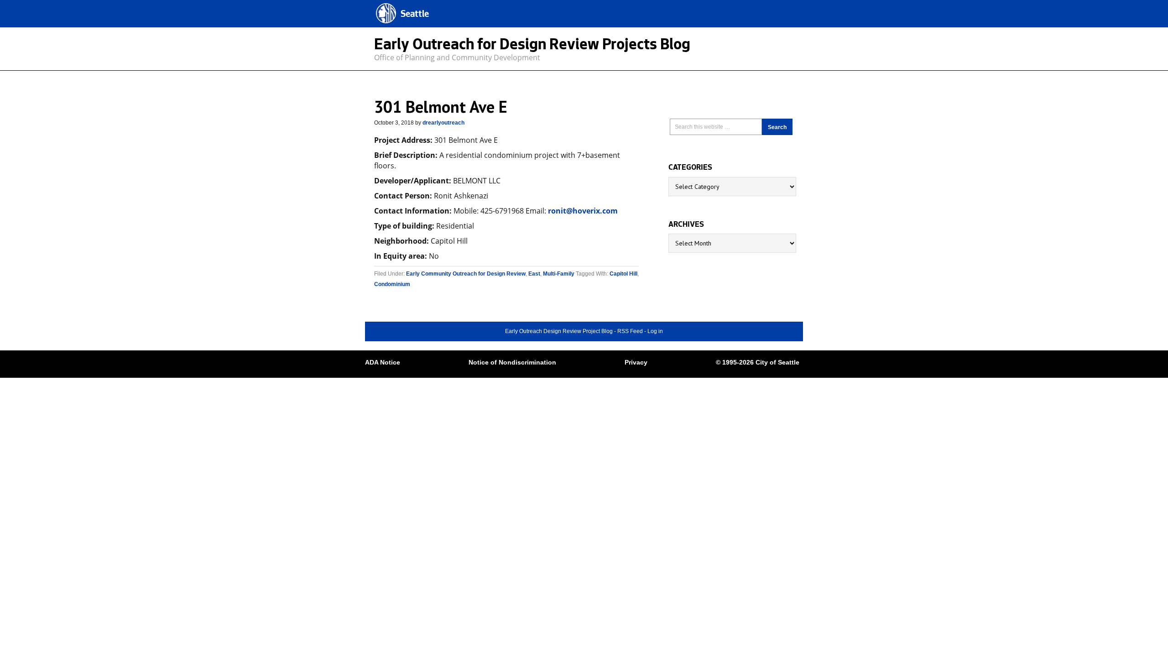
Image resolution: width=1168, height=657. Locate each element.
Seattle (415, 15)
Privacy (636, 362)
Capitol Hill (623, 274)
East (534, 274)
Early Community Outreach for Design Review (466, 274)
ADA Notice (382, 362)
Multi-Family (558, 274)
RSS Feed (630, 331)
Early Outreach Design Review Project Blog (559, 331)
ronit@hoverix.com (583, 211)
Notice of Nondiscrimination (512, 362)
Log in (655, 331)
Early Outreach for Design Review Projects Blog (532, 46)
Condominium (392, 284)
